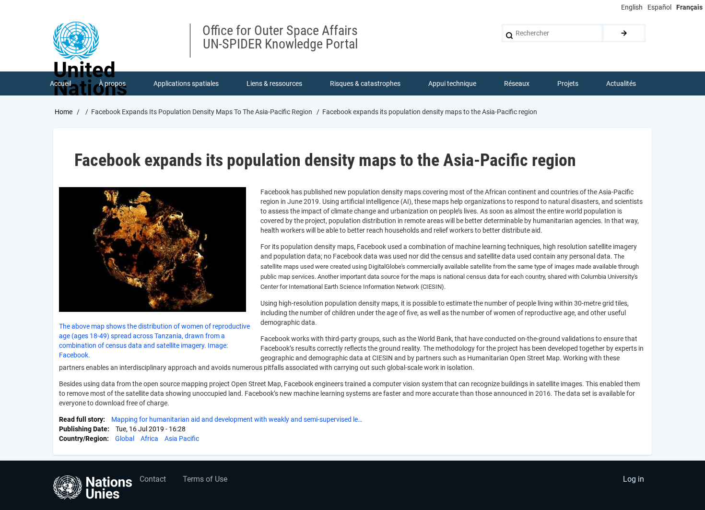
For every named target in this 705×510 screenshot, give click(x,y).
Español (659, 7)
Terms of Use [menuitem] (205, 479)
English (632, 7)
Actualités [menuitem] (621, 83)
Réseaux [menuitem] (516, 83)
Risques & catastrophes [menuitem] (365, 83)
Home (63, 112)
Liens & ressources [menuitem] (274, 83)
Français (689, 7)
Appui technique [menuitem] (452, 83)
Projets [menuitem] (567, 83)
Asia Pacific (181, 438)
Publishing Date (83, 429)
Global (124, 438)
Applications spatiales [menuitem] (186, 83)
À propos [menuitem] (112, 83)
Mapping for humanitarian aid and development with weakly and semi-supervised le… (236, 419)
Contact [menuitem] (153, 479)
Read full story (81, 419)
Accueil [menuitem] (60, 83)
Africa (149, 438)
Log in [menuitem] (633, 479)
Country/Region (83, 438)
